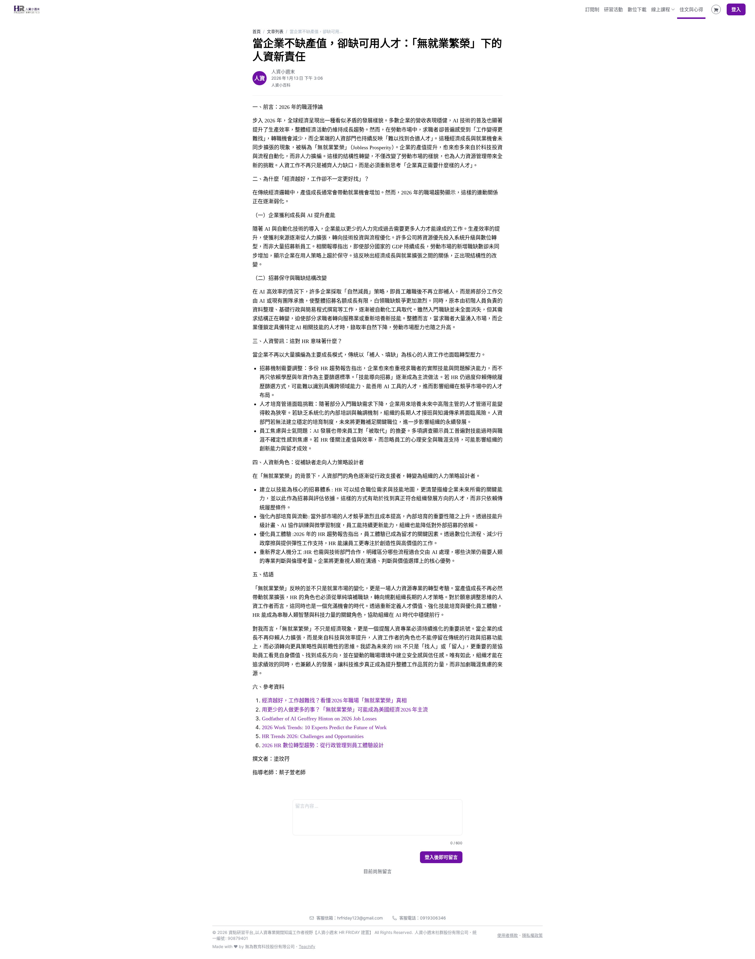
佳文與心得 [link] (691, 9)
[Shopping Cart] (716, 9)
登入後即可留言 (441, 857)
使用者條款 (507, 935)
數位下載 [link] (637, 9)
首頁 (256, 31)
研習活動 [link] (613, 9)
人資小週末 (283, 72)
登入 (736, 9)
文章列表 (275, 31)
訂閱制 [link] (592, 9)
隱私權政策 (532, 935)
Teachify (307, 946)
